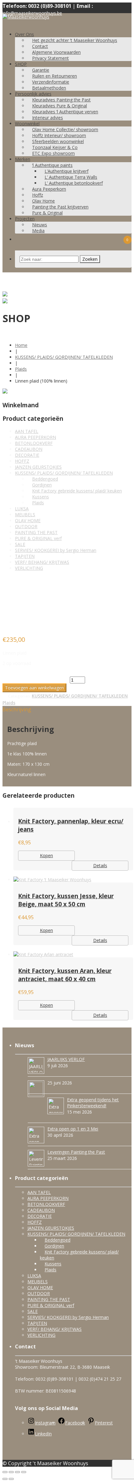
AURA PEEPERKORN (35, 437)
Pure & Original (47, 213)
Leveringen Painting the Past (76, 1152)
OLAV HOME (28, 520)
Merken (22, 159)
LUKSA (22, 509)
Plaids (21, 369)
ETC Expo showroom (53, 153)
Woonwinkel (27, 123)
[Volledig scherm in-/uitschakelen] (17, 1472)
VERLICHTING (29, 568)
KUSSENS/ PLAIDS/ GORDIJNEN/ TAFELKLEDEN (64, 357)
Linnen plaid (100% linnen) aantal (35, 680)
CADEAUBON (28, 449)
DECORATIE (27, 455)
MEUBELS (25, 515)
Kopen (46, 855)
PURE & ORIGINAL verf (38, 538)
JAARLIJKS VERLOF (66, 1059)
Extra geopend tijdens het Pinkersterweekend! (93, 1103)
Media (38, 231)
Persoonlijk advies (33, 94)
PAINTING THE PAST (36, 532)
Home (21, 345)
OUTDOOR (26, 526)
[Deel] (11, 1472)
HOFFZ (22, 461)
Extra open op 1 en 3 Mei (72, 1129)
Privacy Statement (50, 58)
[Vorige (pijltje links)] (4, 1479)
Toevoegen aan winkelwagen (34, 688)
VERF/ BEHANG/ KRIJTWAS (42, 562)
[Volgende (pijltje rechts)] (11, 1479)
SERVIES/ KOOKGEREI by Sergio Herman (55, 550)
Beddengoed (45, 479)
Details (100, 865)
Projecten (25, 219)
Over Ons (24, 34)
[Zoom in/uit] (23, 1472)
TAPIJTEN (25, 556)
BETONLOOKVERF (34, 443)
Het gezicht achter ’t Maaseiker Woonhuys (74, 40)
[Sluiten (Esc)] (4, 1472)
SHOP (21, 64)
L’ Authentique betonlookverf (74, 183)
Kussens (40, 497)
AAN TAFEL (26, 431)
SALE (20, 544)
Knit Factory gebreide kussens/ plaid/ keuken (77, 491)
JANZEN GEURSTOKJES (38, 467)
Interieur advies (47, 118)
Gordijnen (42, 485)
